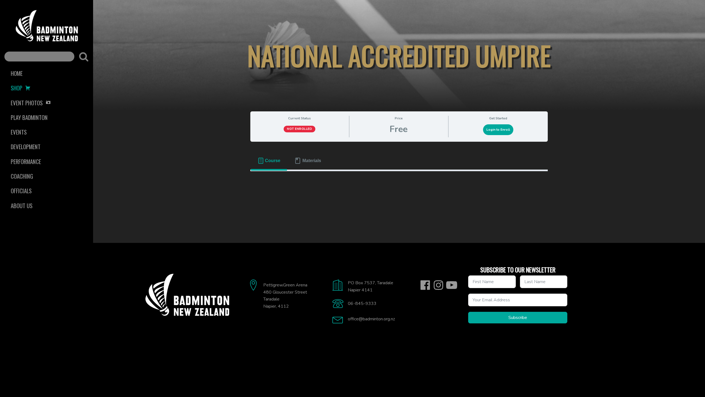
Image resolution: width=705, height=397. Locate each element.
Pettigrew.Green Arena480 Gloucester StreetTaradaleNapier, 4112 (285, 295)
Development (25, 146)
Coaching (22, 176)
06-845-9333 (362, 304)
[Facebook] (425, 285)
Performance (26, 161)
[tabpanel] (399, 180)
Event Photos (27, 102)
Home (17, 73)
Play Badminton (29, 117)
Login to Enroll (498, 129)
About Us (21, 205)
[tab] (269, 161)
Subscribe (517, 318)
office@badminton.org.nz (371, 319)
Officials (21, 190)
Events (19, 132)
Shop (16, 88)
